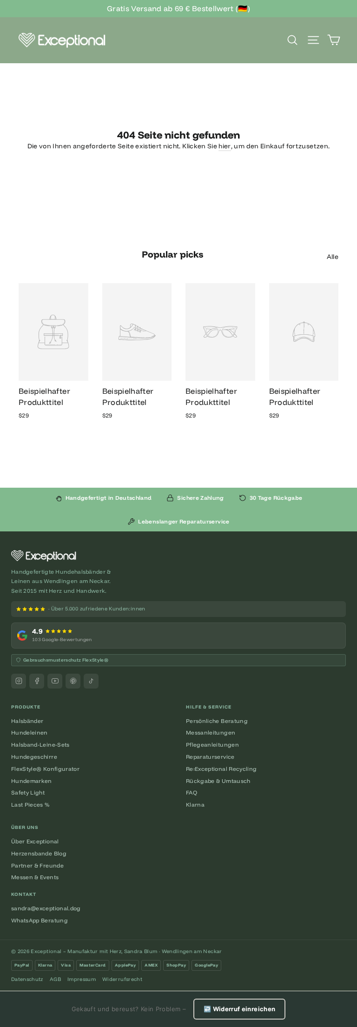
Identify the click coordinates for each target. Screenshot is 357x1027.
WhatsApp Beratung (39, 920)
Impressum (81, 979)
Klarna (195, 804)
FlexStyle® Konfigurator (45, 768)
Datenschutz (27, 979)
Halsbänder (27, 720)
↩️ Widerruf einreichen (239, 1009)
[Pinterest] (73, 681)
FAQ (191, 792)
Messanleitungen (210, 732)
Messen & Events (35, 877)
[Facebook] (36, 681)
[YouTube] (54, 681)
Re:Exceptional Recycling (221, 768)
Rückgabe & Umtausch (218, 780)
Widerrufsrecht (122, 979)
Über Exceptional (35, 841)
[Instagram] (18, 681)
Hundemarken (31, 780)
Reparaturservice (210, 756)
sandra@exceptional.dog (46, 908)
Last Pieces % (30, 804)
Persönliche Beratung (217, 720)
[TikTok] (91, 681)
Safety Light (28, 792)
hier (224, 146)
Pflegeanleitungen (212, 744)
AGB (55, 979)
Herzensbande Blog (38, 853)
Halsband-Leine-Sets (40, 744)
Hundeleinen (29, 732)
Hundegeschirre (34, 756)
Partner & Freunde (37, 865)
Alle (332, 256)
